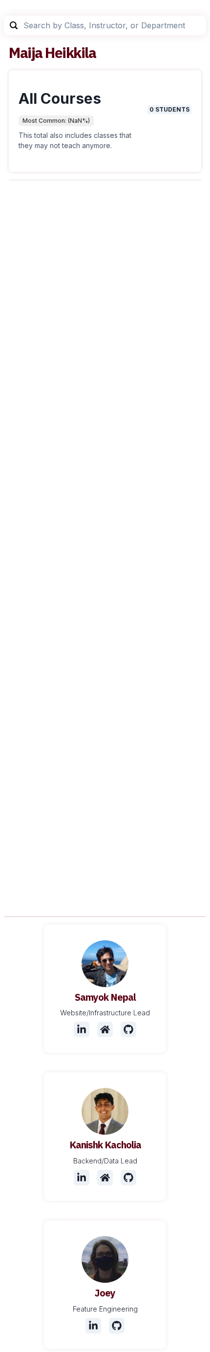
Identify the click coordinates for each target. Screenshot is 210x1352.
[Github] (128, 1029)
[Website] (105, 1029)
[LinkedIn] (81, 1029)
